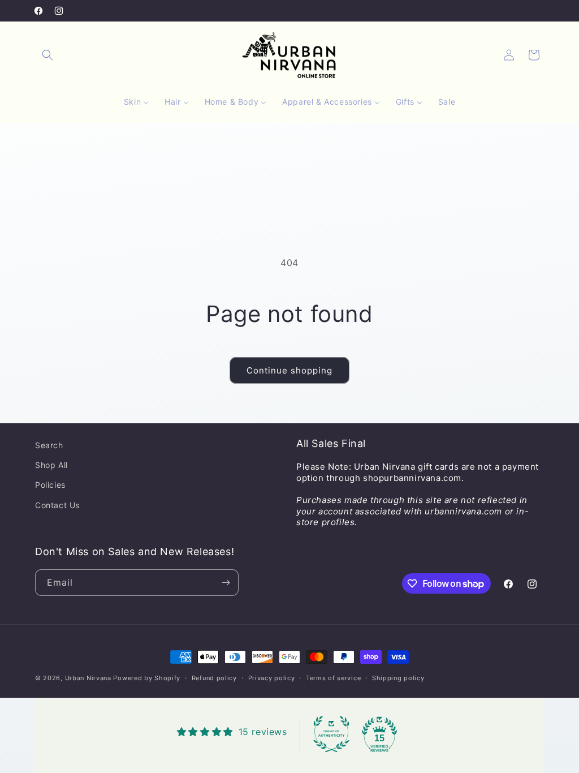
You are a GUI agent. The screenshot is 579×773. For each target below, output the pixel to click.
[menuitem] (136, 102)
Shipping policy (398, 678)
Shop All (51, 465)
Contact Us (57, 505)
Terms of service (333, 678)
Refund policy (214, 678)
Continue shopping (289, 370)
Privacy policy (271, 678)
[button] (47, 54)
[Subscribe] (225, 582)
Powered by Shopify (146, 678)
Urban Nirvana (88, 678)
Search (49, 445)
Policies (50, 484)
